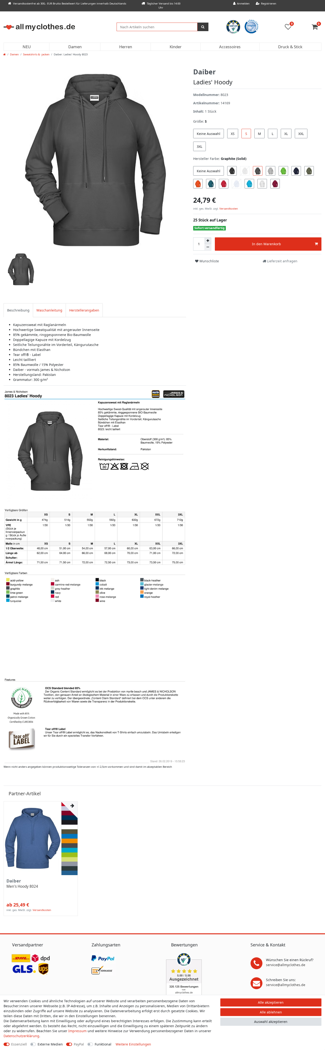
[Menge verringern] (208, 247)
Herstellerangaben (84, 310)
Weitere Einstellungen (133, 1044)
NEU (27, 46)
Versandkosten (228, 208)
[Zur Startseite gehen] (4, 54)
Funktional (103, 1044)
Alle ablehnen (271, 1012)
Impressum (77, 1031)
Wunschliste (208, 261)
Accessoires (230, 46)
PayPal (79, 1044)
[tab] (18, 310)
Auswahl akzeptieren (270, 1021)
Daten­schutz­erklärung (21, 1036)
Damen (75, 46)
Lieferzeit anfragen (281, 261)
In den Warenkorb (266, 244)
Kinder (176, 46)
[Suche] (202, 27)
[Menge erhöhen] (208, 240)
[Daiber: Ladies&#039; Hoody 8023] (95, 576)
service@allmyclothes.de (285, 965)
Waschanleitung (49, 310)
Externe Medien (50, 1044)
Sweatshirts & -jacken (36, 54)
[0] (316, 28)
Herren (125, 46)
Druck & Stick (290, 46)
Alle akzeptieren (271, 1002)
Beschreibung (18, 310)
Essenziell (19, 1044)
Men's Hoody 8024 (22, 886)
